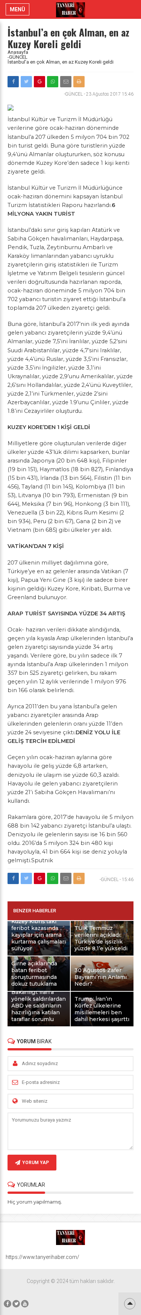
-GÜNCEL (17, 57)
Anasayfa (18, 52)
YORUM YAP (35, 1162)
